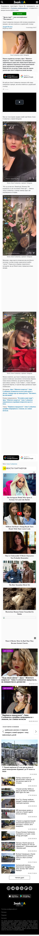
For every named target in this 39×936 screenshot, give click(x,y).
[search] (2, 2)
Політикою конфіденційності (19, 8)
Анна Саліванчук (11, 464)
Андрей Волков (7, 26)
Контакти (4, 918)
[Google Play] (25, 896)
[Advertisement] (19, 290)
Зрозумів (19, 13)
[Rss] (8, 888)
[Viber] (17, 888)
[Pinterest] (30, 888)
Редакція (4, 915)
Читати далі (19, 878)
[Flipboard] (26, 888)
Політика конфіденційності (9, 909)
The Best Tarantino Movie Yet (19, 585)
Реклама (3, 912)
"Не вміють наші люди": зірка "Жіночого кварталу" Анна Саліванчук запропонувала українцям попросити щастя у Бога (18, 401)
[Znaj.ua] (19, 2)
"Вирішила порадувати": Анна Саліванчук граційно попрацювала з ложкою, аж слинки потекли (19, 409)
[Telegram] (13, 888)
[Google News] (21, 888)
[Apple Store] (13, 896)
